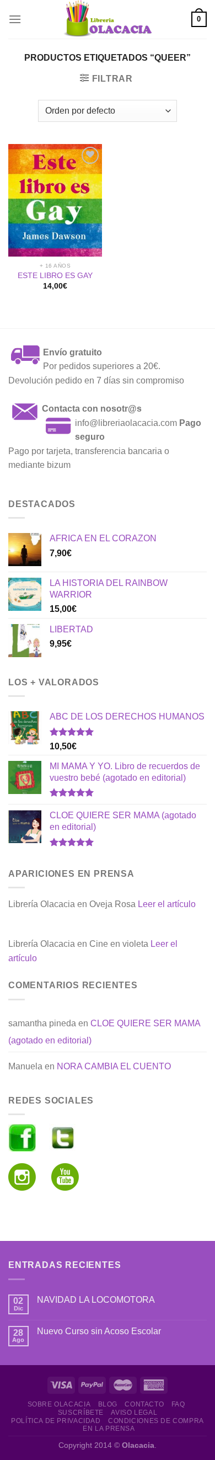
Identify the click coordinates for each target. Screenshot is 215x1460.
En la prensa (109, 1428)
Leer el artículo (167, 904)
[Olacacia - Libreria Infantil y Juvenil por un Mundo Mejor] (107, 19)
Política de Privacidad (55, 1421)
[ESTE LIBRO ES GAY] (55, 200)
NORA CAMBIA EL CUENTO (114, 1066)
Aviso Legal (134, 1412)
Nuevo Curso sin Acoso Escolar (99, 1331)
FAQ (178, 1404)
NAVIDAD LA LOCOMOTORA (96, 1299)
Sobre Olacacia (59, 1404)
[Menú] (15, 19)
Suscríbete (81, 1412)
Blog (107, 1404)
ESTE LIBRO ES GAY (55, 275)
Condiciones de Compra (156, 1421)
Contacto (144, 1404)
